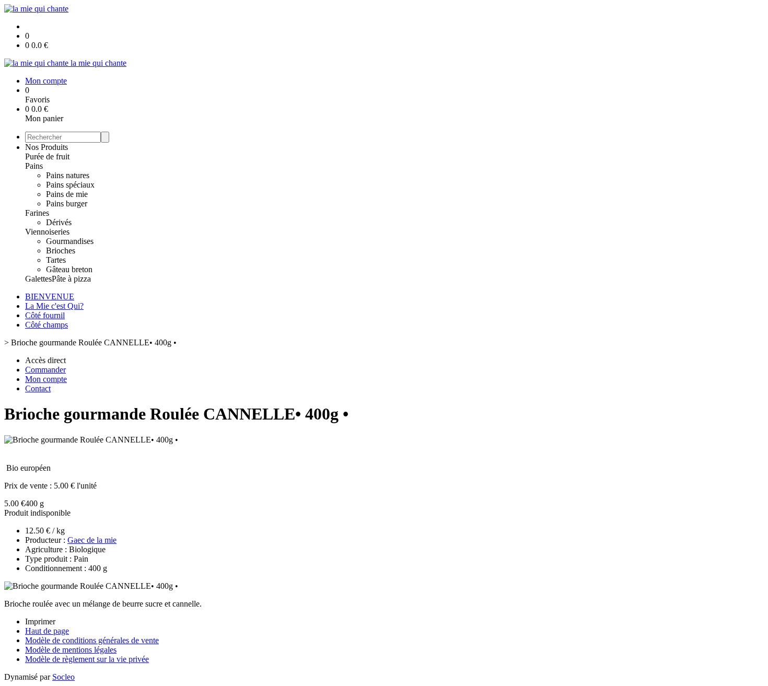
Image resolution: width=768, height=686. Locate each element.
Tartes (56, 259)
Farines (37, 212)
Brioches (60, 250)
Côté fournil (45, 315)
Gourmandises (70, 241)
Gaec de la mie (92, 540)
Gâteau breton (69, 269)
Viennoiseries (47, 231)
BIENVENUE (49, 296)
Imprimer (40, 621)
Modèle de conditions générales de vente (92, 640)
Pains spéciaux (70, 184)
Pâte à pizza (71, 278)
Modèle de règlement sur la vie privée (87, 659)
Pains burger (66, 203)
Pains (34, 165)
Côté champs (46, 324)
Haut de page (47, 630)
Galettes (38, 278)
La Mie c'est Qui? (54, 305)
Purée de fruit (47, 156)
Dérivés (59, 222)
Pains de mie (67, 194)
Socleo (63, 676)
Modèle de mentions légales (71, 649)
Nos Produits (46, 147)
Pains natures (67, 175)
